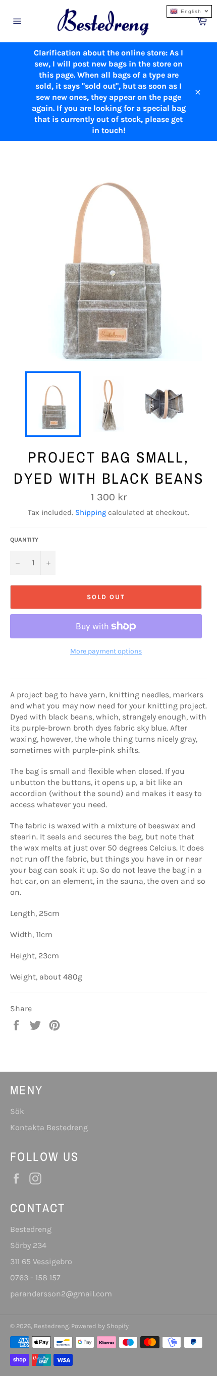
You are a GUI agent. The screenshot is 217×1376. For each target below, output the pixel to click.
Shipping (90, 512)
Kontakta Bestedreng (49, 1127)
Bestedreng (51, 1326)
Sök (17, 1111)
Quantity (24, 539)
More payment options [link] (106, 651)
